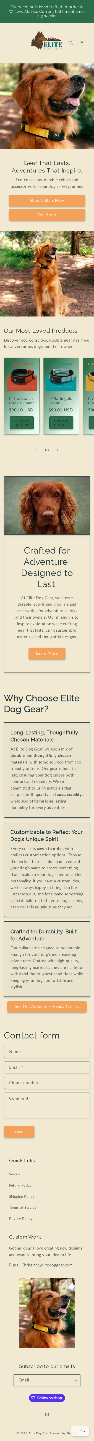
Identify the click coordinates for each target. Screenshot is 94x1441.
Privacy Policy (20, 1218)
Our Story (47, 214)
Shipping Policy (21, 1196)
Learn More (47, 653)
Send (19, 1131)
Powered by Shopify (63, 1433)
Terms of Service (23, 1207)
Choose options (21, 422)
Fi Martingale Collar (60, 400)
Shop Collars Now (47, 200)
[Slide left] (36, 450)
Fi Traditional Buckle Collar (21, 400)
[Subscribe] (75, 1380)
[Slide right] (57, 450)
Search (14, 1174)
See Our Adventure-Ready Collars (47, 1006)
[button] (10, 43)
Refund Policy (20, 1185)
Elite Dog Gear (39, 1433)
